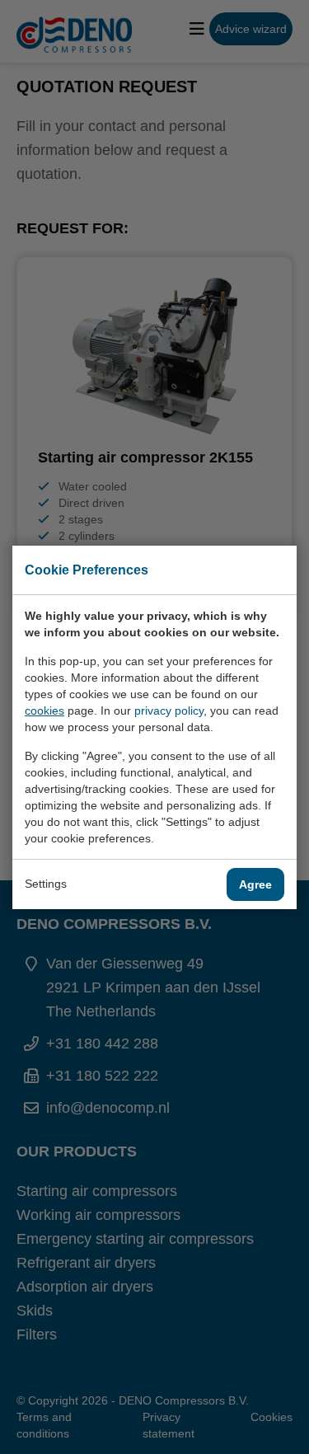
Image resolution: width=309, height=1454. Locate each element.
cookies (44, 710)
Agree (255, 884)
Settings (46, 883)
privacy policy (169, 710)
